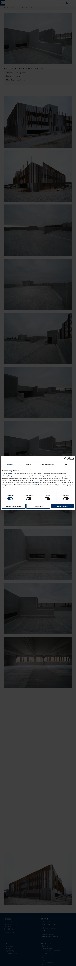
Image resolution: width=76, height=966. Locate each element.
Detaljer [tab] (28, 464)
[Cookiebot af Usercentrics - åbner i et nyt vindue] (66, 458)
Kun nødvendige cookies (14, 506)
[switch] (28, 498)
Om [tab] (66, 464)
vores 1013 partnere (13, 473)
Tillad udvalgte (38, 506)
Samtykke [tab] (10, 464)
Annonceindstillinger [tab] (47, 464)
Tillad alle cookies (62, 506)
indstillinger (35, 482)
